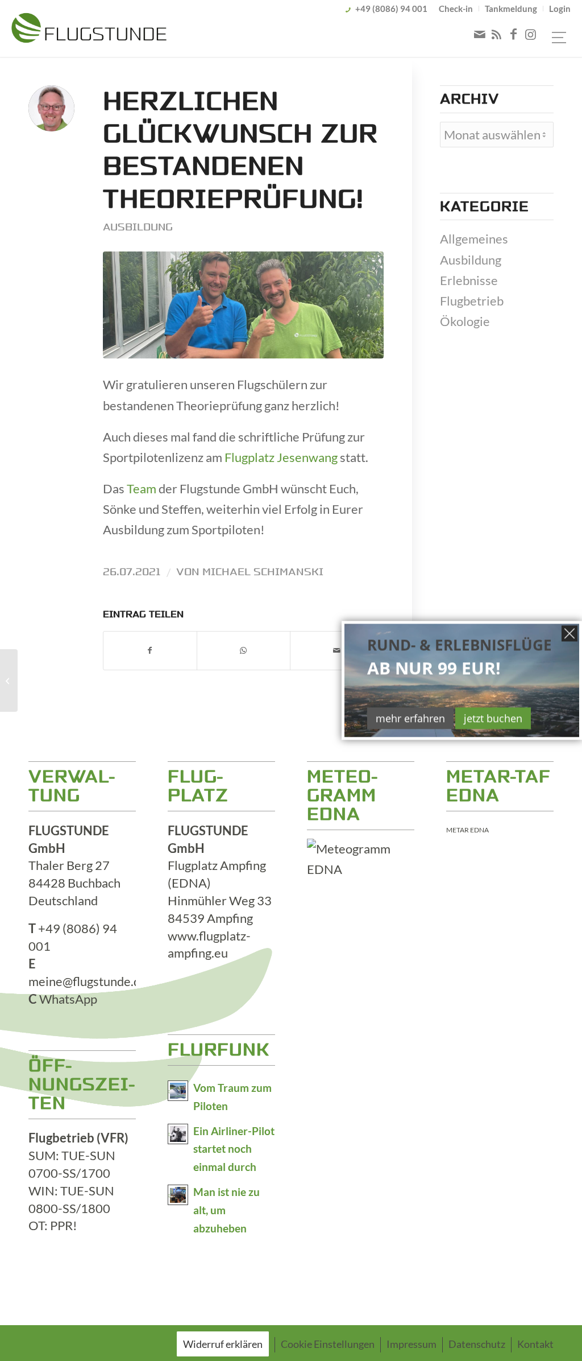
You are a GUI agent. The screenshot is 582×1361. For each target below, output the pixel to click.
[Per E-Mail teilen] (336, 650)
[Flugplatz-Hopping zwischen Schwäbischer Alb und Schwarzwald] (9, 680)
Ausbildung (138, 227)
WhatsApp (68, 999)
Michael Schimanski (262, 572)
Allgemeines (474, 238)
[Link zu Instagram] (530, 34)
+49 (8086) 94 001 (391, 8)
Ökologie (465, 321)
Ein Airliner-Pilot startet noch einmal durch (234, 1149)
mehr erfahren (410, 718)
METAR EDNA (467, 830)
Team (141, 488)
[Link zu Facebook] (513, 34)
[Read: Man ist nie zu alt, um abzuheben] (178, 1195)
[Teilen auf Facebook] (150, 650)
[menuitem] (456, 8)
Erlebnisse (469, 280)
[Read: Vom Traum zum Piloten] (178, 1090)
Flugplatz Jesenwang (281, 457)
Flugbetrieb (472, 300)
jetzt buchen (493, 718)
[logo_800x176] (89, 30)
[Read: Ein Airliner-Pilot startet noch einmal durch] (178, 1134)
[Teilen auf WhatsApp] (243, 650)
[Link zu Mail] (479, 34)
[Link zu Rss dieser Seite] (496, 34)
